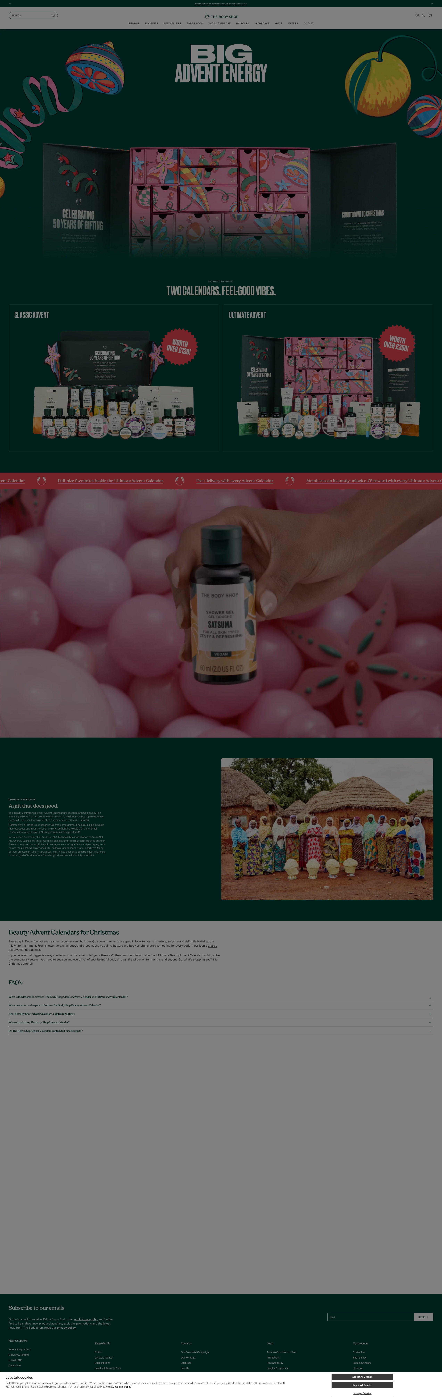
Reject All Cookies (362, 1385)
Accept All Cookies (362, 1376)
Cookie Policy (123, 1386)
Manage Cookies (362, 1393)
